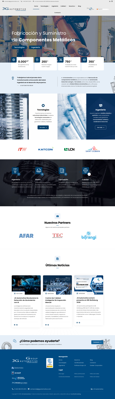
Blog (79, 6)
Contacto (57, 13)
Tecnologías (44, 6)
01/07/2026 (19, 293)
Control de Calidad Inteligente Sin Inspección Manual (55, 300)
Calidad (63, 6)
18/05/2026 (51, 293)
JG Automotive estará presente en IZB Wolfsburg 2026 (87, 300)
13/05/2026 (82, 293)
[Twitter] (16, 325)
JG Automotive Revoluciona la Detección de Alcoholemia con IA (26, 300)
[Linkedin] (14, 325)
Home (36, 6)
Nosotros (72, 6)
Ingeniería (55, 6)
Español (100, 9)
